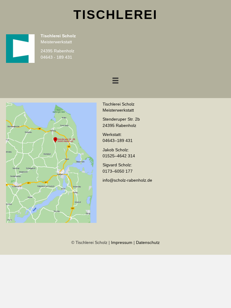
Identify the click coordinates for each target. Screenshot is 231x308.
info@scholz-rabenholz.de (127, 180)
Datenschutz (148, 242)
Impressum (121, 242)
